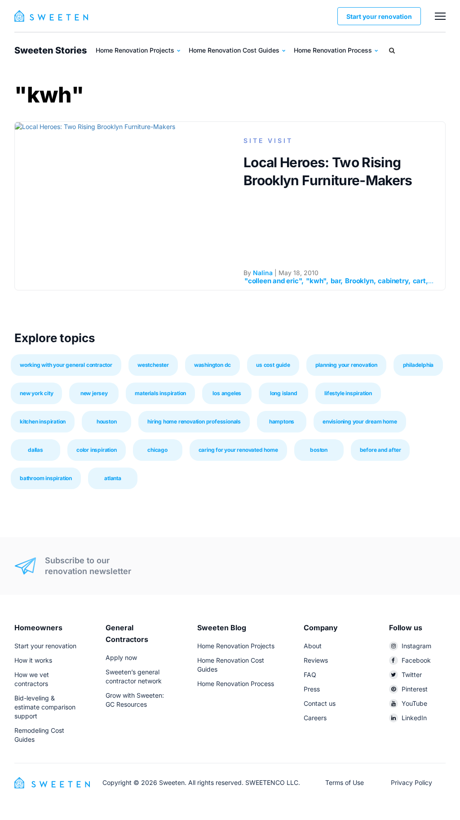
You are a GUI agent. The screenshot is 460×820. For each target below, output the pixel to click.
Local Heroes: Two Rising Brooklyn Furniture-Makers (327, 171)
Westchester (153, 364)
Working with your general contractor (66, 364)
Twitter (412, 674)
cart (419, 280)
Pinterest (415, 689)
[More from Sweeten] (440, 16)
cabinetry (393, 280)
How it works (33, 660)
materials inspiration (160, 393)
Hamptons (281, 421)
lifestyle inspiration (348, 393)
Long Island (283, 393)
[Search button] (392, 50)
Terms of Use (344, 782)
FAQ (310, 674)
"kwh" (316, 280)
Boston (318, 449)
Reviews (316, 660)
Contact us (320, 703)
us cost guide (273, 364)
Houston (107, 421)
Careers (315, 718)
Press (312, 689)
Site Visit (268, 140)
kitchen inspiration (43, 421)
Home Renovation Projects (136, 50)
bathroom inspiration (46, 478)
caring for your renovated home (238, 449)
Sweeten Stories (50, 50)
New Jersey (94, 393)
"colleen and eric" (272, 280)
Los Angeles (226, 393)
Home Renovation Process (334, 50)
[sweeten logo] (52, 782)
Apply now (121, 657)
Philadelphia (418, 364)
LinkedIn (414, 718)
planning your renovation (346, 364)
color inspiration (96, 449)
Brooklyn (359, 280)
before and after (380, 449)
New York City (36, 393)
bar (336, 280)
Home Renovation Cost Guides (235, 50)
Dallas (35, 449)
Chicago (157, 449)
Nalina (263, 272)
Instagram (416, 646)
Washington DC (212, 364)
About (313, 646)
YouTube (414, 703)
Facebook (416, 660)
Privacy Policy (411, 782)
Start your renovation (379, 16)
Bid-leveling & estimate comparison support (44, 707)
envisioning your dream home (360, 421)
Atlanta (112, 478)
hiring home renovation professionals (194, 421)
